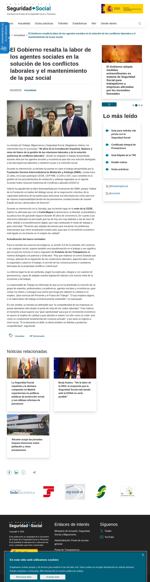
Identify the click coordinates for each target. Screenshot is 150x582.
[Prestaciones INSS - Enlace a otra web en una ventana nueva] (101, 491)
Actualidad (19, 35)
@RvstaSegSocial (118, 176)
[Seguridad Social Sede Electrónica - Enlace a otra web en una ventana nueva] (22, 492)
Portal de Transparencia (66, 550)
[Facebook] (9, 472)
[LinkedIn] (16, 472)
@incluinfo (114, 183)
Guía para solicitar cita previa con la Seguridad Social (123, 124)
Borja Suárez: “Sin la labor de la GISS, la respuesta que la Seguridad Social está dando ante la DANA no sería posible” (74, 389)
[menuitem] (10, 23)
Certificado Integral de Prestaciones (123, 136)
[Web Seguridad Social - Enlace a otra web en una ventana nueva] (75, 492)
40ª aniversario (37, 336)
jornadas (19, 336)
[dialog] (75, 567)
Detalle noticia (119, 152)
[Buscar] (140, 23)
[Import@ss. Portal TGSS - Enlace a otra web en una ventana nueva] (48, 492)
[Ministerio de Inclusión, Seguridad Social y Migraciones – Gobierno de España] (122, 8)
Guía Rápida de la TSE (123, 145)
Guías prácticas (120, 159)
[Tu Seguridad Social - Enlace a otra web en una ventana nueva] (128, 492)
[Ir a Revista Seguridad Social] (34, 7)
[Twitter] (23, 472)
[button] (33, 472)
